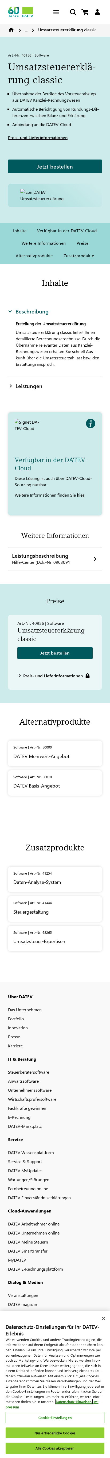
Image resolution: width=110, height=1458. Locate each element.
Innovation (18, 1027)
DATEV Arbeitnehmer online (34, 1224)
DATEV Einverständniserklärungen (39, 1197)
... (26, 29)
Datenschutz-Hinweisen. (74, 1401)
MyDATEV (17, 1260)
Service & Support (25, 1161)
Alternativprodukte (34, 255)
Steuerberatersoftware (28, 1072)
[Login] (97, 12)
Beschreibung (32, 311)
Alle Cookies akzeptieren (55, 1448)
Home (11, 30)
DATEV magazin (22, 1304)
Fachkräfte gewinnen (27, 1108)
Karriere (15, 1045)
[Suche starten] (72, 12)
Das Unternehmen (25, 1009)
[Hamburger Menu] (57, 12)
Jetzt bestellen (55, 166)
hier (80, 495)
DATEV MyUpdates (25, 1170)
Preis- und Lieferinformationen (38, 137)
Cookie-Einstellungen (55, 1417)
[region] (55, 1384)
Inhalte (19, 230)
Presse (14, 1036)
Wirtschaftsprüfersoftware (32, 1099)
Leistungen (28, 385)
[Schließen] (103, 1318)
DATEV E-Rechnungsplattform (35, 1269)
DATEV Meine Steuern (28, 1242)
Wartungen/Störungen (28, 1179)
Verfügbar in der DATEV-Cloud (67, 230)
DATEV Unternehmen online (34, 1233)
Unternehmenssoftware (30, 1090)
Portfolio (16, 1018)
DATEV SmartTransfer (28, 1251)
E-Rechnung (19, 1117)
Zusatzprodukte (79, 255)
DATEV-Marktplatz (25, 1126)
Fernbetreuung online (28, 1188)
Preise (83, 243)
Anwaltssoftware (23, 1081)
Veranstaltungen (23, 1295)
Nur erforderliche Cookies (55, 1433)
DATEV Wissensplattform (31, 1152)
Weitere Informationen (44, 243)
